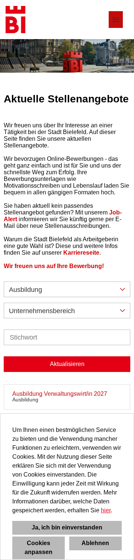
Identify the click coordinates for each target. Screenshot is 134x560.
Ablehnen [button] (95, 543)
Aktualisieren (67, 364)
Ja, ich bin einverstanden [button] (67, 527)
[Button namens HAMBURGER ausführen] (116, 19)
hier (106, 510)
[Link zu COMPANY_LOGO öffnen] (15, 19)
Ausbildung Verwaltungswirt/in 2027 (59, 394)
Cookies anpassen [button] (38, 547)
